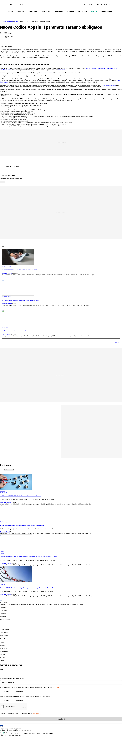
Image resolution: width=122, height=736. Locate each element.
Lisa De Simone (6, 334)
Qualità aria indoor (108, 15)
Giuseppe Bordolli (7, 273)
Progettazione (46, 11)
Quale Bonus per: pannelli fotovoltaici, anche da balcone (16, 330)
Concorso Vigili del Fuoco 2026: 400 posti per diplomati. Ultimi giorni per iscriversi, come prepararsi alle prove (28, 556)
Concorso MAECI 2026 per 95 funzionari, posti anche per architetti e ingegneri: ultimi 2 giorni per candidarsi (27, 588)
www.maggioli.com (15, 729)
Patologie (59, 11)
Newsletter (3, 616)
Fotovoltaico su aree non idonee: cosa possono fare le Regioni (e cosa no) (20, 300)
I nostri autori (4, 610)
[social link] (3, 166)
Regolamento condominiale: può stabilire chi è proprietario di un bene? (20, 269)
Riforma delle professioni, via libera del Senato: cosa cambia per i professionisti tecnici (22, 525)
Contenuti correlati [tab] (9, 470)
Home (1, 21)
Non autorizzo (19, 691)
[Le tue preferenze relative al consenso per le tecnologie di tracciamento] (9, 733)
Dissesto (96, 15)
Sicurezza (70, 11)
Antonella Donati (7, 303)
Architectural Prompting (69, 15)
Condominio (53, 15)
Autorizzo (6, 691)
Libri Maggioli (4, 632)
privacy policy (37, 713)
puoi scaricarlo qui (46, 73)
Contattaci (3, 613)
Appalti (16, 21)
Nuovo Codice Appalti (109, 85)
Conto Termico (22, 15)
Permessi (20, 11)
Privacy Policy (4, 735)
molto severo (61, 69)
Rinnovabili (85, 15)
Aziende (94, 11)
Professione (32, 11)
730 (44, 15)
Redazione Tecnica (9, 36)
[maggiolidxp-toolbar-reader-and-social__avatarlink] (3, 37)
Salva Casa (35, 15)
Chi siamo (3, 607)
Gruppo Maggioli (5, 629)
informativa (55, 687)
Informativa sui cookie (15, 735)
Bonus (10, 11)
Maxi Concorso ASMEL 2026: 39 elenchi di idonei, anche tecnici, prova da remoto (20, 496)
